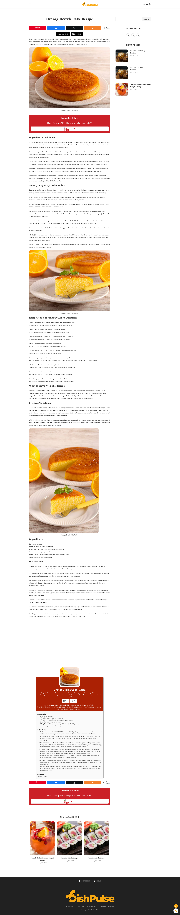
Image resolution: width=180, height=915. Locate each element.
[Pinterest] (144, 4)
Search (146, 19)
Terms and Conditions (107, 906)
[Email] (147, 4)
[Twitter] (128, 35)
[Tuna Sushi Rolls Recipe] (69, 838)
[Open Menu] (30, 4)
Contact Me (80, 906)
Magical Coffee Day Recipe (137, 52)
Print (66, 701)
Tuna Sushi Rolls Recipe (69, 858)
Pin (74, 701)
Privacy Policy (91, 906)
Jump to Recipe (64, 34)
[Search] (150, 4)
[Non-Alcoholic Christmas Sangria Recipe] (42, 838)
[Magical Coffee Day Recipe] (122, 56)
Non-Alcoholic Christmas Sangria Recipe (42, 859)
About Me (69, 906)
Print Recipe (78, 34)
